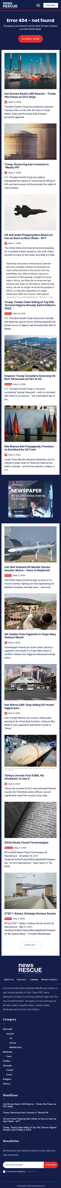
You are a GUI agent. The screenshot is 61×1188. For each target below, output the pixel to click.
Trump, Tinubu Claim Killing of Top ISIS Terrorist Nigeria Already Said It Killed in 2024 (30, 305)
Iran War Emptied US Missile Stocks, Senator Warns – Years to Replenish (27, 568)
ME (5, 102)
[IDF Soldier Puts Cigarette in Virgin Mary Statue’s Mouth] (30, 611)
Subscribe (51, 1165)
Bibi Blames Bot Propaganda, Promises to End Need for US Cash (29, 448)
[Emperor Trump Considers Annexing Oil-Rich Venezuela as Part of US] (30, 353)
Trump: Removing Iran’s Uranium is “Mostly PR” (26, 166)
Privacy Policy (30, 1171)
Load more (29, 945)
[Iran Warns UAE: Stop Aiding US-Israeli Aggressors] (30, 682)
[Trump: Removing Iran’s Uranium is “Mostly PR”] (30, 141)
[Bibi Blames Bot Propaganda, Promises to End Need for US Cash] (30, 424)
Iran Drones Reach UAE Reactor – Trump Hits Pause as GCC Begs (30, 95)
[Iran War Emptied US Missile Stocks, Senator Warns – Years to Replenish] (30, 544)
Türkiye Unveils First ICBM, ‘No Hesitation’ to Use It (24, 777)
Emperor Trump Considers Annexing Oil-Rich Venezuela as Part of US (30, 377)
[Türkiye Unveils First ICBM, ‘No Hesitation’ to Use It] (30, 753)
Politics (8, 313)
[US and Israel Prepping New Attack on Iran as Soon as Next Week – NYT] (30, 212)
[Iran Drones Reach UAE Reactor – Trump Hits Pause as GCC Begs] (30, 71)
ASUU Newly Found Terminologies (26, 842)
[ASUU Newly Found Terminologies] (30, 820)
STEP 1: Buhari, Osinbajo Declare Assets (30, 913)
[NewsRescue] (10, 5)
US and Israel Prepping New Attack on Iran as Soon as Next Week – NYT (28, 236)
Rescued (8, 848)
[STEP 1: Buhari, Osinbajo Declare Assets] (30, 891)
